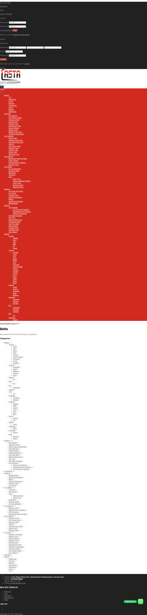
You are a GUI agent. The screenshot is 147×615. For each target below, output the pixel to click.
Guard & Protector (15, 197)
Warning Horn (18, 185)
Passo (15, 269)
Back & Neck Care (15, 220)
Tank (15, 424)
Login (26, 64)
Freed (15, 248)
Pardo (15, 355)
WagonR (16, 291)
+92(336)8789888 (13, 82)
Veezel (15, 238)
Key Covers (13, 492)
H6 (14, 420)
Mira (14, 428)
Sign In (2, 14)
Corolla (15, 252)
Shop (6, 600)
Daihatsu (12, 426)
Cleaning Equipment (16, 134)
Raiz (14, 353)
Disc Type (16, 179)
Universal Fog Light (16, 142)
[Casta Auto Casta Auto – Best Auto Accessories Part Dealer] (11, 80)
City (14, 242)
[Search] (2, 86)
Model (6, 234)
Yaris (15, 255)
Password (4, 26)
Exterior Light (14, 148)
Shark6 (15, 437)
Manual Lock (14, 165)
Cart (5, 594)
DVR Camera (13, 161)
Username (4, 22)
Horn (10, 177)
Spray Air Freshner (20, 214)
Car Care (7, 114)
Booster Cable (14, 171)
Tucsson (16, 299)
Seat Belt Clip (14, 230)
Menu (2, 89)
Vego (15, 279)
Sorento (16, 312)
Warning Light (14, 155)
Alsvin (15, 320)
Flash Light (13, 138)
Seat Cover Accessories (17, 447)
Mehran (16, 295)
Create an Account (20, 35)
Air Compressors (15, 169)
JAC (10, 392)
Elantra (15, 301)
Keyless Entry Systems (17, 163)
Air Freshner (13, 208)
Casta (11, 108)
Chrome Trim (13, 195)
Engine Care (13, 122)
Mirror (11, 199)
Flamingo (12, 99)
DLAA (11, 102)
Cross (15, 361)
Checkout (7, 596)
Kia (10, 306)
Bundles (7, 555)
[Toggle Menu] (1, 92)
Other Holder (13, 226)
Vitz (14, 257)
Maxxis (11, 110)
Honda (11, 236)
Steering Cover (14, 445)
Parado (15, 271)
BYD (10, 435)
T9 (14, 394)
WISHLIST (4, 6)
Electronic (12, 173)
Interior (7, 206)
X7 (14, 379)
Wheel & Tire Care (15, 132)
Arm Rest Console (15, 216)
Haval (11, 416)
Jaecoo (11, 390)
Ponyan (11, 104)
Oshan (11, 377)
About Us (7, 592)
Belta (15, 261)
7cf (10, 97)
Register (9, 14)
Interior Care (13, 130)
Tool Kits (12, 175)
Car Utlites (8, 167)
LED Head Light (14, 146)
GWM (11, 422)
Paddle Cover (14, 228)
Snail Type (17, 183)
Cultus (15, 289)
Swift (15, 287)
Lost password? (6, 30)
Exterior (7, 189)
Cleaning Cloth (14, 120)
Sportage (16, 308)
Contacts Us (8, 598)
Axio (14, 263)
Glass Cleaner (14, 128)
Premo (15, 273)
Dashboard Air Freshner (22, 212)
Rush (15, 281)
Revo (15, 277)
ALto (14, 293)
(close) (2, 39)
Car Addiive (13, 116)
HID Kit (11, 144)
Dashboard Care (15, 126)
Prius (15, 275)
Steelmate (12, 112)
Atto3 (15, 439)
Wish (15, 283)
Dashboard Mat (14, 222)
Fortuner (16, 265)
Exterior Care (13, 124)
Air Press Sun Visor (16, 191)
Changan (12, 318)
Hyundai (12, 297)
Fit (14, 246)
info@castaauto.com (18, 583)
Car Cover (12, 193)
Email (2, 51)
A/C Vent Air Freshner (21, 210)
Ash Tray (12, 218)
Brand (6, 95)
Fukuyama (13, 106)
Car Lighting (9, 136)
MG (10, 314)
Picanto (16, 310)
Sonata (15, 304)
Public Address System (21, 181)
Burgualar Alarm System (18, 159)
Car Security (8, 157)
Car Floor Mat (14, 224)
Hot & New (8, 471)
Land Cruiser (17, 267)
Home (2, 324)
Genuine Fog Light (15, 140)
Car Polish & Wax (15, 118)
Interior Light (13, 150)
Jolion (15, 418)
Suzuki (11, 285)
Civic (15, 240)
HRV (14, 406)
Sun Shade (13, 232)
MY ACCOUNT (5, 3)
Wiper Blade (13, 204)
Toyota (11, 250)
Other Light (13, 153)
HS (14, 316)
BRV (14, 244)
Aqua (15, 259)
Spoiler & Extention (16, 201)
